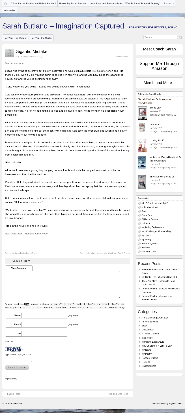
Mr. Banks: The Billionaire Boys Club (159, 277)
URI (19, 333)
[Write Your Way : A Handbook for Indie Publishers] (144, 163)
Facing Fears (13, 394)
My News (145, 235)
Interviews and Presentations (106, 3)
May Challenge (110, 253)
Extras (167, 3)
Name (17, 315)
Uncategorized (148, 251)
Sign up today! (11, 379)
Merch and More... (159, 82)
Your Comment (19, 268)
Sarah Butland (20, 253)
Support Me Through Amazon (159, 66)
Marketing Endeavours (152, 227)
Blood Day (155, 108)
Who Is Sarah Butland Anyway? (143, 3)
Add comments (121, 57)
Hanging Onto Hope (118, 394)
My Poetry (146, 239)
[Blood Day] (144, 113)
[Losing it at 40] (144, 146)
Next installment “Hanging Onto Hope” (27, 233)
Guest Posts (147, 215)
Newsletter (9, 10)
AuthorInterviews (149, 207)
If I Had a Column (149, 219)
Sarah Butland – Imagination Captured (63, 26)
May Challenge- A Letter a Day (29, 57)
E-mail (17, 324)
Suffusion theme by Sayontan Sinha (166, 403)
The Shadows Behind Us (162, 176)
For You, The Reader (15, 38)
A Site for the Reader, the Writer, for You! (33, 3)
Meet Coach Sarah (159, 49)
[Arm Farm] (144, 128)
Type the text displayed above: (18, 354)
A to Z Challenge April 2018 (154, 203)
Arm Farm (155, 124)
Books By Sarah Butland (73, 3)
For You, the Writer (41, 38)
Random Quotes (149, 243)
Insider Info (146, 223)
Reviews (145, 247)
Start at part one (14, 63)
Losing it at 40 (157, 140)
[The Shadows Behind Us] (144, 182)
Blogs (144, 211)
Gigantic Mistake (31, 51)
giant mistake (97, 253)
